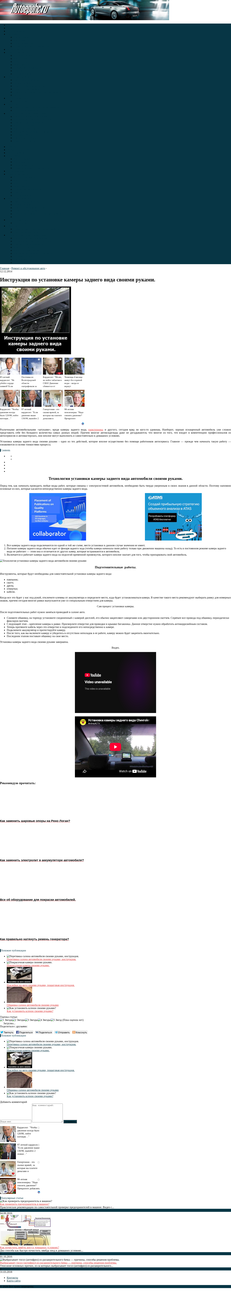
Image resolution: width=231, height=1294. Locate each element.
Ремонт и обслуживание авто (30, 86)
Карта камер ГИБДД (25, 137)
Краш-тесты (20, 61)
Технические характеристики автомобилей (38, 92)
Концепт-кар (21, 58)
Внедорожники (16, 49)
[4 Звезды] (44, 1020)
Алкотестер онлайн (25, 125)
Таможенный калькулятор (29, 122)
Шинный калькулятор (26, 110)
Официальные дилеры (26, 79)
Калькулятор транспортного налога (34, 119)
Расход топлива (22, 82)
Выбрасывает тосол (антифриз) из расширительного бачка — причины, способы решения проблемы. (58, 1262)
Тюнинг (18, 95)
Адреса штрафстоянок (26, 128)
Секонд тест (20, 70)
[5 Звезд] (56, 1020)
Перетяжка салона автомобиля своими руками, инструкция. (41, 959)
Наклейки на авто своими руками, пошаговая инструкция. (41, 985)
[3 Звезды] (31, 1020)
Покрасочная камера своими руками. (28, 965)
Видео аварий (22, 64)
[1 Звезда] (6, 1020)
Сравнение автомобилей (28, 89)
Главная (11, 25)
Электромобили (16, 31)
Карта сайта (13, 1280)
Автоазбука (13, 34)
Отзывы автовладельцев (28, 67)
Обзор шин (13, 104)
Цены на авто (21, 101)
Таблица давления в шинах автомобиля (36, 107)
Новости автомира (17, 52)
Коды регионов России (27, 140)
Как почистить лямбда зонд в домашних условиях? (29, 1247)
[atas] (173, 517)
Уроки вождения (23, 43)
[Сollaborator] (57, 517)
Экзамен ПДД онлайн (19, 28)
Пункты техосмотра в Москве (31, 116)
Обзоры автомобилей (19, 76)
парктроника (95, 429)
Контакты (12, 1277)
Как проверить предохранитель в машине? (24, 1204)
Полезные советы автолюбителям (26, 113)
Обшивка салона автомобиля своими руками (33, 1005)
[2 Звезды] (18, 1020)
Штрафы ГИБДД (23, 134)
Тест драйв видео (23, 73)
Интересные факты (25, 55)
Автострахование (24, 37)
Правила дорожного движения (31, 46)
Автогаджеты (21, 40)
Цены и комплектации (20, 98)
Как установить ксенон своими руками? (30, 1011)
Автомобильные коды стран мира (33, 131)
